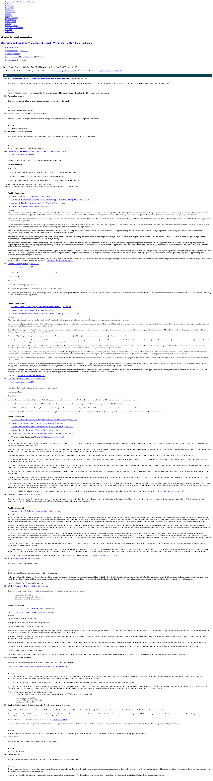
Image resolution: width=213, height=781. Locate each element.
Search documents (11, 26)
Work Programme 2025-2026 (24, 558)
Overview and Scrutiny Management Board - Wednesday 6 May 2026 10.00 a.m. (46, 42)
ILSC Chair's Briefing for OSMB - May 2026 (32, 609)
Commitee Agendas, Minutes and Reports (20, 2)
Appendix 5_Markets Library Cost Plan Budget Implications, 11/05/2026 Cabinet (45, 433)
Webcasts (8, 30)
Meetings (8, 16)
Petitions (8, 24)
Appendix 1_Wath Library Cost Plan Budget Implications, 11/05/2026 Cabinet (44, 420)
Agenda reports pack (12, 54)
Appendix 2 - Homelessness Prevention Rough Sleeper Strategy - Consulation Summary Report (50, 200)
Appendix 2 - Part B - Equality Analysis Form (32, 310)
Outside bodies (10, 20)
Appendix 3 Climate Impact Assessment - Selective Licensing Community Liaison (45, 314)
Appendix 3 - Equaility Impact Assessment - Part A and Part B (38, 203)
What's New (9, 32)
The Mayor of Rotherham (14, 28)
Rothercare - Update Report (24, 494)
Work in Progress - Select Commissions (28, 586)
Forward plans (10, 12)
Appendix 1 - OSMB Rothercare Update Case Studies (35, 511)
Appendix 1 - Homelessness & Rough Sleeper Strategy (35, 196)
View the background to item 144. (22, 154)
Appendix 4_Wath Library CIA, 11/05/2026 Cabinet (34, 430)
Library (8, 14)
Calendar (8, 4)
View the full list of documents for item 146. (49, 437)
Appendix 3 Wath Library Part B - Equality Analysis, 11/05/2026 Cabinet (42, 427)
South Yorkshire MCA (59, 720)
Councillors (9, 10)
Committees (9, 6)
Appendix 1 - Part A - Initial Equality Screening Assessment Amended (41, 307)
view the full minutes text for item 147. (105, 555)
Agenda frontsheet (16, 51)
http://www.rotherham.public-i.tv (110, 71)
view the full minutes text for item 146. (170, 491)
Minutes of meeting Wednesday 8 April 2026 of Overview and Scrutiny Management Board (47, 78)
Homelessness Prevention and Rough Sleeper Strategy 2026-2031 (37, 151)
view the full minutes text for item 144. (60, 261)
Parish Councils (10, 22)
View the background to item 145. (22, 267)
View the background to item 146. (22, 382)
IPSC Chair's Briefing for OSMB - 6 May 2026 (33, 612)
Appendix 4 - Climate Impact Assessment (31, 206)
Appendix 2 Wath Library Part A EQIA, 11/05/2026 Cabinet (37, 423)
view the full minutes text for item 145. (31, 376)
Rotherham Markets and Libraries (26, 379)
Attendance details (11, 48)
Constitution (9, 8)
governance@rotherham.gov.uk (65, 71)
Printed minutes (15, 60)
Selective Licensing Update (23, 264)
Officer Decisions (11, 18)
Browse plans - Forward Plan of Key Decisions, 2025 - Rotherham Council (40, 666)
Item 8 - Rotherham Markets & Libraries (23, 57)
